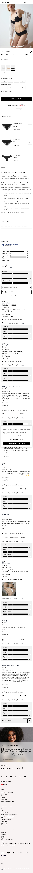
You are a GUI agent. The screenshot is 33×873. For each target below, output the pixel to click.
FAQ (2, 810)
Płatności (3, 832)
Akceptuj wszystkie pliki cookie (16, 443)
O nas (2, 841)
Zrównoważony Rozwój (7, 801)
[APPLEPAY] (2, 853)
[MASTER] (14, 852)
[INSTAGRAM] (6, 776)
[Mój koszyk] (28, 2)
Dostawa (3, 834)
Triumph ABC (4, 821)
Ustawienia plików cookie (8, 845)
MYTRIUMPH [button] (19, 108)
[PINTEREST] (15, 776)
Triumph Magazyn (6, 825)
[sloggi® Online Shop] (20, 768)
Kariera (3, 797)
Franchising (4, 799)
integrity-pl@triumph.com (22, 843)
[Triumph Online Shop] (5, 2)
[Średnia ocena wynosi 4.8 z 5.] (25, 54)
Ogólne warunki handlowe (8, 838)
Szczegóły (4, 167)
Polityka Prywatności (7, 839)
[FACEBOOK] (1, 776)
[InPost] (2, 863)
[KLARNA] (3, 855)
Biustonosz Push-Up (16, 233)
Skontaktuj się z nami (7, 809)
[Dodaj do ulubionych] (21, 52)
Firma (2, 796)
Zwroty (3, 836)
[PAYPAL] (19, 852)
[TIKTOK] (11, 776)
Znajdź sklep (4, 812)
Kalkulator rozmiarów (7, 817)
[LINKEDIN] (25, 776)
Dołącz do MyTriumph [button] (8, 759)
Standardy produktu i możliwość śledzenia (14, 226)
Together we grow (6, 819)
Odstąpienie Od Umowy (7, 816)
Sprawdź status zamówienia (9, 814)
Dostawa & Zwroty (6, 217)
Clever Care (4, 823)
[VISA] (8, 852)
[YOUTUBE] (20, 776)
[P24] (27, 852)
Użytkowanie (5, 221)
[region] (16, 436)
